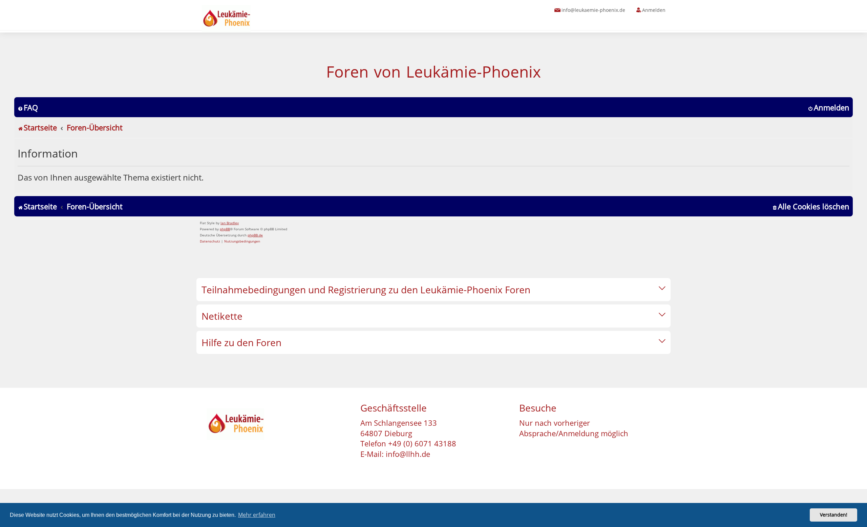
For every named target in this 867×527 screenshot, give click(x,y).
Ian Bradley (229, 222)
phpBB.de (255, 235)
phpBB (225, 229)
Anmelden (653, 10)
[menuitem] (28, 107)
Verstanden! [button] (833, 514)
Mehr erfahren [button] (256, 515)
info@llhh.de (408, 454)
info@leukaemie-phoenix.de (593, 10)
